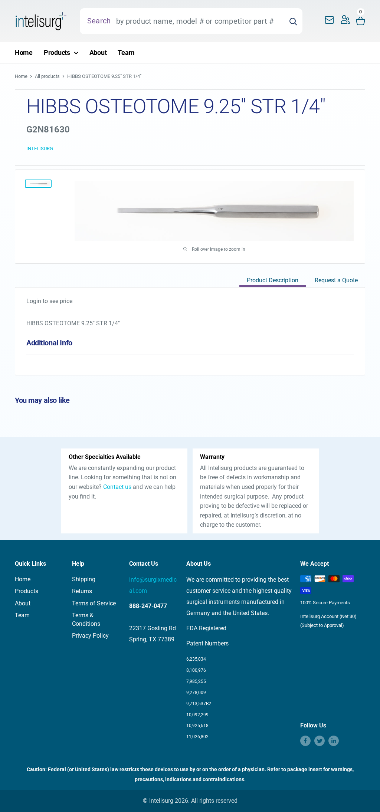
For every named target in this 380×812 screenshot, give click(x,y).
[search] (197, 21)
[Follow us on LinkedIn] (333, 741)
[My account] (345, 21)
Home (24, 52)
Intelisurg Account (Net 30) (328, 616)
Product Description (272, 280)
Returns (82, 591)
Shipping (83, 579)
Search (99, 20)
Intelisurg (39, 148)
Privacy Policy (90, 635)
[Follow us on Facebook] (305, 741)
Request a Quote (336, 280)
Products (57, 52)
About (98, 52)
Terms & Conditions (86, 619)
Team (126, 52)
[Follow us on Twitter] (319, 741)
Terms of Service (94, 603)
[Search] (293, 21)
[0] (361, 21)
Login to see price (49, 301)
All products (47, 76)
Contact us (117, 486)
